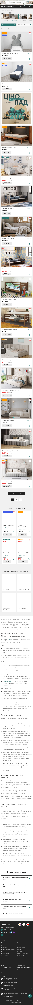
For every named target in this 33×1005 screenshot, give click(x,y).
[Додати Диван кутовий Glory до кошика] (29, 559)
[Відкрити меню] (2, 6)
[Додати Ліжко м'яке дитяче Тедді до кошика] (29, 89)
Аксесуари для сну (5, 957)
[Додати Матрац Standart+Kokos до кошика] (29, 531)
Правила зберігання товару (23, 967)
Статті (18, 969)
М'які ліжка (20, 945)
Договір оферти (4, 972)
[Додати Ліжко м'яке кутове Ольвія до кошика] (29, 365)
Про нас (3, 965)
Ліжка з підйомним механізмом (8, 949)
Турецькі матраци (5, 955)
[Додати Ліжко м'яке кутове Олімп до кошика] (29, 456)
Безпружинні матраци (22, 953)
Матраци (19, 951)
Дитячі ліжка (4, 947)
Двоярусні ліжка (21, 947)
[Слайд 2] (18, 565)
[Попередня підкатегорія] (28, 13)
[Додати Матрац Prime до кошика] (13, 559)
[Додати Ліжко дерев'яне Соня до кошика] (29, 153)
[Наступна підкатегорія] (31, 13)
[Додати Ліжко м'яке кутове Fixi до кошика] (29, 426)
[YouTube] (27, 924)
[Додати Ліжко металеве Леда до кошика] (29, 274)
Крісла (19, 949)
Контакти (3, 969)
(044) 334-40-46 (7, 929)
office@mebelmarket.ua (8, 935)
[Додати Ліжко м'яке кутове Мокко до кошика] (29, 244)
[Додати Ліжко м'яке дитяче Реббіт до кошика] (29, 59)
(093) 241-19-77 (6, 932)
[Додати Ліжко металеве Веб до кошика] (29, 213)
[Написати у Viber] (14, 932)
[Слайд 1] (14, 565)
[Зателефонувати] (30, 996)
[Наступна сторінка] (27, 500)
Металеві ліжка (21, 942)
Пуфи (2, 951)
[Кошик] (29, 6)
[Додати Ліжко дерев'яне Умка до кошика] (29, 304)
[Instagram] (19, 924)
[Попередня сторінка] (5, 500)
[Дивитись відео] (30, 33)
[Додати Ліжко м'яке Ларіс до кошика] (29, 486)
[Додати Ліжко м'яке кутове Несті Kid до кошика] (29, 395)
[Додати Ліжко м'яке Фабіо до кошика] (13, 531)
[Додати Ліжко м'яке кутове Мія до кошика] (29, 183)
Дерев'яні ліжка (4, 945)
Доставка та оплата (21, 965)
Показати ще (16, 493)
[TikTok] (23, 924)
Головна (3, 10)
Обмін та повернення (6, 967)
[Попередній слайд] (3, 42)
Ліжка (8, 10)
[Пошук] (21, 6)
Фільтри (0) (5, 24)
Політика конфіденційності (23, 972)
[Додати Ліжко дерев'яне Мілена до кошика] (29, 335)
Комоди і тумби (20, 955)
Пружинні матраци (5, 953)
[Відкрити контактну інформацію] (27, 6)
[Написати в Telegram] (11, 932)
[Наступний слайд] (30, 42)
